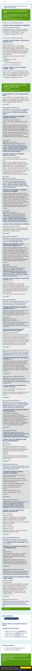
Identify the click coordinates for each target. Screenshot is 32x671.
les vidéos (13, 19)
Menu (28, 1)
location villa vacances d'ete (11, 433)
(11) (16, 636)
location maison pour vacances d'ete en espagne (15, 221)
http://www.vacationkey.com (12, 107)
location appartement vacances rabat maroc (18, 501)
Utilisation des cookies (15, 656)
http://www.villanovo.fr (11, 299)
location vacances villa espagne (12, 151)
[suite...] (23, 32)
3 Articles (6, 77)
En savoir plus (24, 669)
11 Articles (6, 34)
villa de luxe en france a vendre (9, 574)
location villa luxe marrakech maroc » (13, 22)
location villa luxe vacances (19, 436)
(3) (14, 635)
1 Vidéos (12, 77)
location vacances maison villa (17, 148)
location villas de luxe (16, 241)
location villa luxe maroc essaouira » (13, 38)
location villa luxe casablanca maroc (13, 62)
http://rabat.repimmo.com (12, 499)
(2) (16, 633)
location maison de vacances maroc (18, 405)
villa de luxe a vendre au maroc (16, 571)
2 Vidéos (13, 34)
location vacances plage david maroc (15, 648)
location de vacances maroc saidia (16, 402)
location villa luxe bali (15, 467)
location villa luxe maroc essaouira (16, 432)
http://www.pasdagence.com (12, 537)
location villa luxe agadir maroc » (12, 65)
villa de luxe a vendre (22, 574)
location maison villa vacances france (15, 219)
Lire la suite (6, 104)
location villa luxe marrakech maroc (17, 238)
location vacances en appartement (13, 407)
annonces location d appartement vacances (13, 506)
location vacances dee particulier (13, 503)
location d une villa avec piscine (15, 113)
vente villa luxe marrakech (17, 353)
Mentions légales (11, 655)
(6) (15, 631)
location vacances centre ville (15, 542)
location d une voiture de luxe (17, 601)
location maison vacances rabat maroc (17, 507)
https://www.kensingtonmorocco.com (15, 569)
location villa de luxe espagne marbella (14, 274)
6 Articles (6, 59)
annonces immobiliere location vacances (13, 504)
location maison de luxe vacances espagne (13, 149)
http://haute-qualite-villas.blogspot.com (15, 143)
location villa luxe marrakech (15, 325)
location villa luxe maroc (16, 110)
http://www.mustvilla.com (12, 236)
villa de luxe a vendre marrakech (22, 354)
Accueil (4, 655)
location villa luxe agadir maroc (16, 109)
